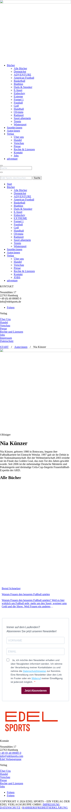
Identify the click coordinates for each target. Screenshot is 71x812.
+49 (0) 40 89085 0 (10, 752)
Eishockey (19, 93)
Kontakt (18, 152)
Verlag (10, 133)
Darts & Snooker (23, 87)
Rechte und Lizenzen (11, 331)
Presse (17, 146)
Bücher (11, 65)
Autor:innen (13, 130)
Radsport (19, 115)
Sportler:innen (14, 127)
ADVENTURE (22, 74)
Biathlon (18, 84)
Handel (18, 140)
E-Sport (18, 90)
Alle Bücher (20, 68)
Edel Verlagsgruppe (10, 759)
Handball (19, 108)
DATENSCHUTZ (10, 807)
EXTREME (20, 218)
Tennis (17, 121)
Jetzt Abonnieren (35, 690)
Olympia (18, 112)
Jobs (16, 155)
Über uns (19, 136)
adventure (12, 158)
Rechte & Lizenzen (24, 149)
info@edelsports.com (11, 756)
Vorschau (19, 143)
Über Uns (5, 319)
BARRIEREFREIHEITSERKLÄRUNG (45, 807)
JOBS (17, 277)
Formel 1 (19, 99)
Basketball (19, 80)
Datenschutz (6, 341)
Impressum (6, 337)
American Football (24, 77)
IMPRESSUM (51, 804)
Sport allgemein (22, 118)
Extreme (18, 96)
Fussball (18, 102)
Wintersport (20, 124)
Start (9, 184)
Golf (16, 105)
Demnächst (20, 71)
